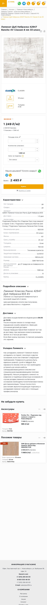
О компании (23, 596)
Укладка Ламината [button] (13, 348)
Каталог (23, 602)
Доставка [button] (8, 313)
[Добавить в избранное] (41, 31)
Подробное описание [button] (14, 286)
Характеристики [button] (11, 200)
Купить (23, 186)
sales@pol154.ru (26, 585)
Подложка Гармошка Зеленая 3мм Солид (26, 226)
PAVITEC (10, 431)
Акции (23, 599)
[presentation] (39, 409)
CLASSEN (39, 277)
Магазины (23, 593)
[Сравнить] (44, 31)
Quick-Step (10, 461)
